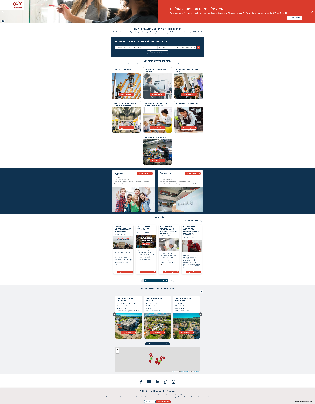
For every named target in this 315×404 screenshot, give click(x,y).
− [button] (117, 352)
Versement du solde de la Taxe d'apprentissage (175, 181)
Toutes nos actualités (192, 220)
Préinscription (118, 177)
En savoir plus (149, 401)
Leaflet (173, 371)
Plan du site (143, 388)
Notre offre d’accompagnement (124, 184)
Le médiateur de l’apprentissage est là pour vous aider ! (132, 181)
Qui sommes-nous (131, 388)
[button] (3, 21)
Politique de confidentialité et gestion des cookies (177, 388)
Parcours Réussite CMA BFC (115, 388)
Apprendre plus (126, 94)
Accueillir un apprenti (166, 179)
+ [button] (117, 350)
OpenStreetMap (184, 371)
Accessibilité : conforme (203, 388)
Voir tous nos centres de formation (157, 344)
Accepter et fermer (163, 401)
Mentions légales (154, 388)
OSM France (196, 371)
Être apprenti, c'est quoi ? (122, 179)
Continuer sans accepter (303, 401)
